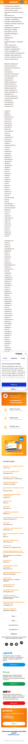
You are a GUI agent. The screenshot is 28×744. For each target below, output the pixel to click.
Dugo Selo (7, 127)
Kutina (6, 149)
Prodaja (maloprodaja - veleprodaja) (14, 41)
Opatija (6, 167)
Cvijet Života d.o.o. (12, 528)
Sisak (6, 195)
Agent (6, 242)
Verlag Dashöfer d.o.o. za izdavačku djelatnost (13, 553)
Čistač (6, 255)
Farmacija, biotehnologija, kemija (13, 17)
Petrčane (7, 173)
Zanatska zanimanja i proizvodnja (13, 53)
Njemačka (7, 161)
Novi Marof (7, 165)
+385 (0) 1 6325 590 (16, 403)
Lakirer (6, 289)
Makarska (7, 155)
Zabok (6, 228)
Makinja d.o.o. (11, 512)
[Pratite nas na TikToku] (21, 644)
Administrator (8, 240)
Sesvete (7, 193)
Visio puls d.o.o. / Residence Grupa (12, 546)
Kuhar (6, 287)
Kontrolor (7, 283)
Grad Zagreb (8, 102)
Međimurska (8, 80)
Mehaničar (7, 293)
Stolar (6, 337)
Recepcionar (8, 319)
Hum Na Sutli (8, 131)
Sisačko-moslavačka (10, 90)
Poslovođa (7, 311)
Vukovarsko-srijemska (10, 98)
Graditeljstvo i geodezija (11, 19)
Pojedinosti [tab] (14, 358)
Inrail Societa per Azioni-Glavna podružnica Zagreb (11, 597)
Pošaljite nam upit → (14, 734)
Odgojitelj (7, 303)
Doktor (6, 259)
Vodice (6, 222)
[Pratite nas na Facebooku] (6, 644)
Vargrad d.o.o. (12, 496)
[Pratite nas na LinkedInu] (11, 644)
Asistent (7, 246)
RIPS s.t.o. (13, 535)
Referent (7, 321)
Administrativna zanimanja (11, 6)
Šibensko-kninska (9, 88)
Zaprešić (7, 234)
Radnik (6, 317)
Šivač (6, 345)
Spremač (7, 335)
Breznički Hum (8, 117)
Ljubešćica (7, 151)
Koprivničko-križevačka (11, 74)
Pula (6, 183)
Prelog (6, 181)
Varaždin (7, 215)
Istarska (7, 70)
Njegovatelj (7, 301)
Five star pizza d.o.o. (9, 585)
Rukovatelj (7, 323)
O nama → (14, 723)
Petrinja (6, 175)
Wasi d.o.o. (7, 501)
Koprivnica (7, 141)
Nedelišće (7, 157)
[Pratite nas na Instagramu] (16, 644)
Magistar (7, 291)
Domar (6, 261)
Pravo (6, 39)
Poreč (6, 177)
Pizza (6, 307)
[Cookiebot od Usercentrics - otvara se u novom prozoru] (16, 354)
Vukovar (7, 226)
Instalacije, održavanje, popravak (13, 23)
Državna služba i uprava (11, 10)
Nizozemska (8, 159)
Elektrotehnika (8, 15)
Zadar (6, 230)
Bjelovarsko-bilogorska (10, 63)
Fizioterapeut (8, 269)
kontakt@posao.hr (15, 400)
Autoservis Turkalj (13, 489)
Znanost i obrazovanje (10, 59)
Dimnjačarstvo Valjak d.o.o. (10, 609)
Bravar (6, 252)
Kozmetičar (7, 285)
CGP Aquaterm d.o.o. (11, 590)
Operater (7, 305)
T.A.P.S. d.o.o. (13, 466)
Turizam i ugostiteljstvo (10, 51)
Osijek (6, 169)
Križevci (7, 147)
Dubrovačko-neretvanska (11, 68)
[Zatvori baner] (25, 354)
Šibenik (6, 209)
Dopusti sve (14, 384)
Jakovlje (7, 135)
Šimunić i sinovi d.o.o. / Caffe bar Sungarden (11, 579)
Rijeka (6, 185)
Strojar (6, 339)
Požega (7, 179)
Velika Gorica (8, 217)
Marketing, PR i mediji (10, 29)
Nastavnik (7, 299)
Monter (6, 297)
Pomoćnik (7, 309)
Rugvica (7, 189)
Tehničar (7, 347)
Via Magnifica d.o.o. (14, 603)
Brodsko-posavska (9, 65)
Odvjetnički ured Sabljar (10, 483)
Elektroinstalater (9, 265)
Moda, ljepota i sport (10, 31)
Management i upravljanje (11, 27)
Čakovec (7, 121)
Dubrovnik (7, 123)
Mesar (6, 295)
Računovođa (8, 315)
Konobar (7, 281)
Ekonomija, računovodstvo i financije (14, 12)
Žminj (6, 236)
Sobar (6, 329)
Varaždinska (8, 94)
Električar (7, 263)
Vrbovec (7, 224)
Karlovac (7, 139)
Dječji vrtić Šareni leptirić (12, 573)
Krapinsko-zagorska (10, 76)
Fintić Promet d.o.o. (11, 541)
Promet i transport (9, 45)
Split (6, 201)
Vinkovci (7, 220)
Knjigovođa (7, 277)
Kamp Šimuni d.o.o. (8, 523)
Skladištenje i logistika (10, 47)
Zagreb (6, 232)
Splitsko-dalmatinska (10, 92)
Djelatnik (7, 257)
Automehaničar (8, 248)
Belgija (6, 113)
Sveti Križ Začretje (9, 207)
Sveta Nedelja (8, 203)
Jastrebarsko (8, 137)
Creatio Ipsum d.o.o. (11, 472)
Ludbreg (7, 153)
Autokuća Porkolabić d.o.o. (13, 518)
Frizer (6, 271)
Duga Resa (7, 125)
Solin (6, 199)
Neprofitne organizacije (10, 33)
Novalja (6, 163)
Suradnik (7, 343)
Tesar (6, 351)
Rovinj (6, 187)
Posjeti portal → (14, 664)
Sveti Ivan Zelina (9, 205)
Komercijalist (8, 279)
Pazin (6, 171)
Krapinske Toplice (9, 145)
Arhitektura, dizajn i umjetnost (12, 8)
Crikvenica (7, 119)
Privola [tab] (5, 358)
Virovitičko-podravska (10, 96)
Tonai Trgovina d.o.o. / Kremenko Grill (12, 477)
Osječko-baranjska (9, 82)
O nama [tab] (23, 358)
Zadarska (7, 100)
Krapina (7, 143)
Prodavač (7, 313)
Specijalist (7, 333)
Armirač (7, 244)
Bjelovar (7, 115)
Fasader (7, 267)
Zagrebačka (8, 104)
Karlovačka (7, 72)
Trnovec (7, 211)
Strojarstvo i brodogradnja (11, 49)
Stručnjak (7, 341)
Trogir (6, 213)
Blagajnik (7, 250)
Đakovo (7, 129)
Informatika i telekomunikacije (12, 21)
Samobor (7, 191)
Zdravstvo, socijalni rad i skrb (12, 57)
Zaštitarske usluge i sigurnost (12, 55)
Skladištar (7, 327)
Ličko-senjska (8, 78)
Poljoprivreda (8, 37)
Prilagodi (13, 389)
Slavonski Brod (8, 197)
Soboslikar (7, 331)
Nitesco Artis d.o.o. (10, 567)
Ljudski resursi (8, 25)
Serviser (7, 325)
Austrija (6, 111)
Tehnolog (7, 349)
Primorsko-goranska (10, 86)
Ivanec (6, 133)
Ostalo (6, 35)
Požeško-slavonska (9, 84)
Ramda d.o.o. (7, 561)
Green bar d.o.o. (7, 507)
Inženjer (7, 275)
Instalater (7, 273)
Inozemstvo (7, 106)
